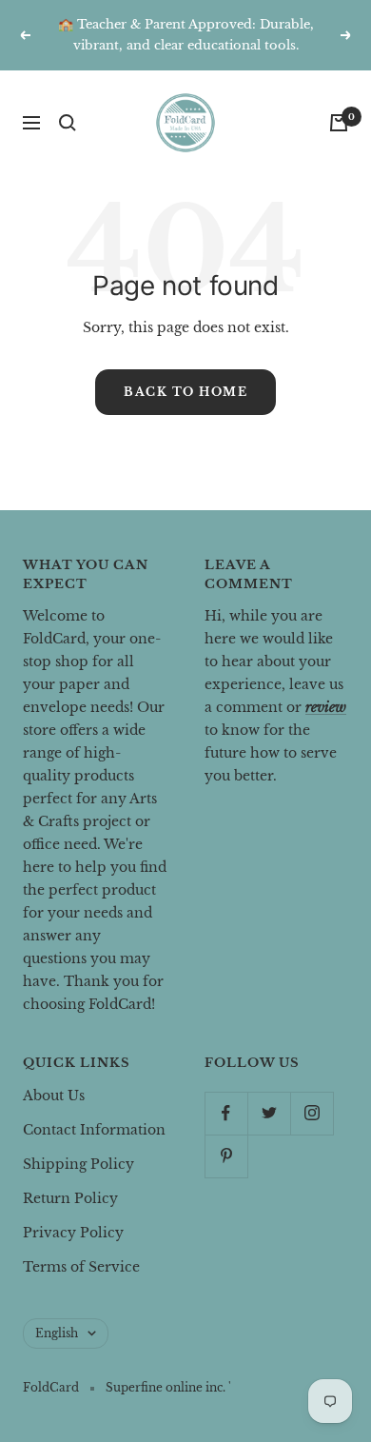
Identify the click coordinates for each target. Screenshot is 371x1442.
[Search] (67, 122)
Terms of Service (81, 1266)
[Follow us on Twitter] (268, 1113)
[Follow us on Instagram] (311, 1113)
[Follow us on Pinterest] (226, 1156)
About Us (54, 1095)
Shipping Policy (78, 1164)
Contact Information (94, 1129)
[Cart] (338, 122)
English (56, 1333)
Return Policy (70, 1198)
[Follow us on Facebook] (226, 1113)
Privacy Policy (73, 1232)
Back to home (185, 392)
